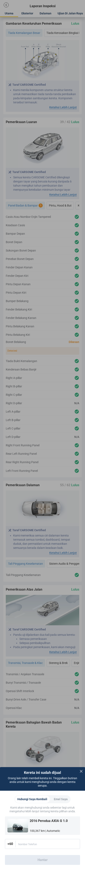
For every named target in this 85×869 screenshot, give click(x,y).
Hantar (43, 860)
